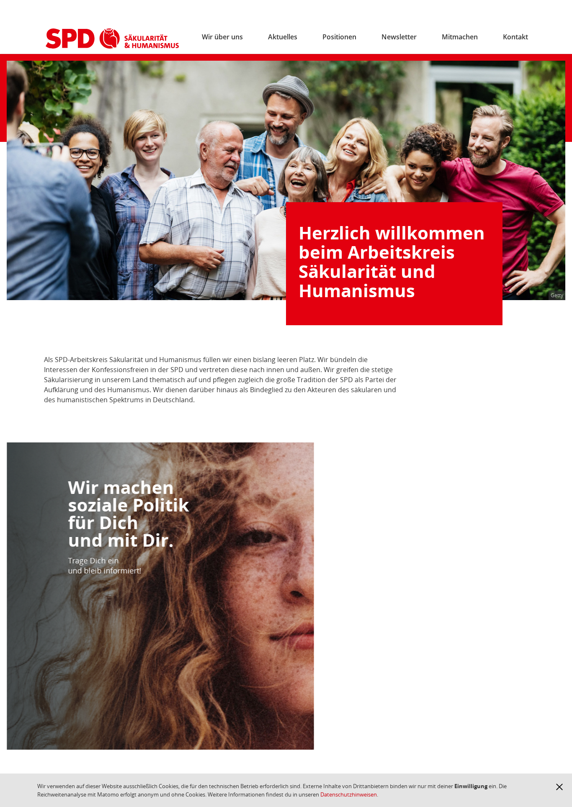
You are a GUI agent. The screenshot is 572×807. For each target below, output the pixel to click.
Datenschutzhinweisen (348, 794)
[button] (559, 787)
